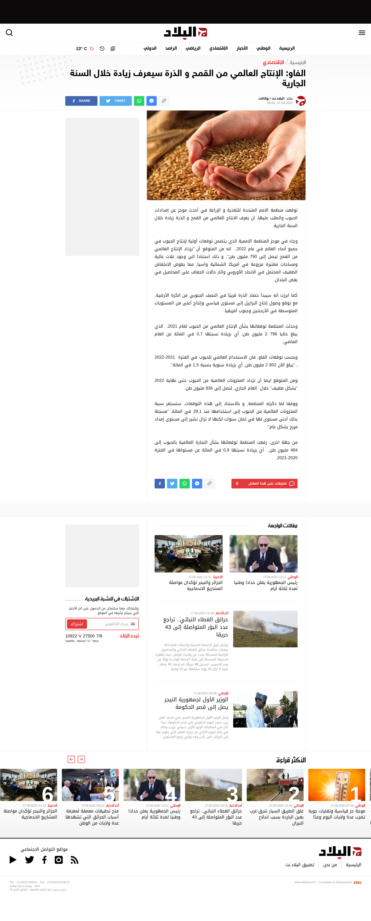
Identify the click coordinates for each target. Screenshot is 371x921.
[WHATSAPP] (139, 101)
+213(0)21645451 (27, 882)
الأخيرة (218, 576)
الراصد (171, 49)
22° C (81, 48)
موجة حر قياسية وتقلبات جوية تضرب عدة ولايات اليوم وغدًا (336, 814)
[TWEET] (172, 483)
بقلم (275, 100)
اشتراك (77, 624)
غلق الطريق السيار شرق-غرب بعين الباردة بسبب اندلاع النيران (277, 817)
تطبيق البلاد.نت (299, 865)
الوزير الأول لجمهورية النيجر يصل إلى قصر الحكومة (196, 703)
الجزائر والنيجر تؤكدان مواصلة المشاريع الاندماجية (196, 585)
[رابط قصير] (164, 101)
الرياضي (193, 49)
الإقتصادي (218, 49)
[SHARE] (160, 483)
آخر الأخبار (222, 612)
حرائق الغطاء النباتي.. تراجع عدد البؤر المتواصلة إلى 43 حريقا (195, 626)
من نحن (330, 865)
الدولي (150, 49)
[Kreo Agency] (357, 882)
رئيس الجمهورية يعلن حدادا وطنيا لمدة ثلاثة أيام (266, 585)
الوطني (264, 49)
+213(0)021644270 (58, 882)
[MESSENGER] (151, 101)
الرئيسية (287, 49)
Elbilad (185, 33)
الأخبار (242, 49)
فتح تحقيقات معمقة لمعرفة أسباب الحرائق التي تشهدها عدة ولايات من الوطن (92, 817)
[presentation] (81, 759)
